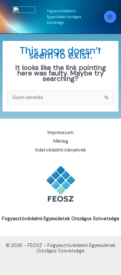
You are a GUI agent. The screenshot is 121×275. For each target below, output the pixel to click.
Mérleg (60, 141)
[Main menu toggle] (110, 17)
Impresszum (60, 133)
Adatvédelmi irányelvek (60, 150)
